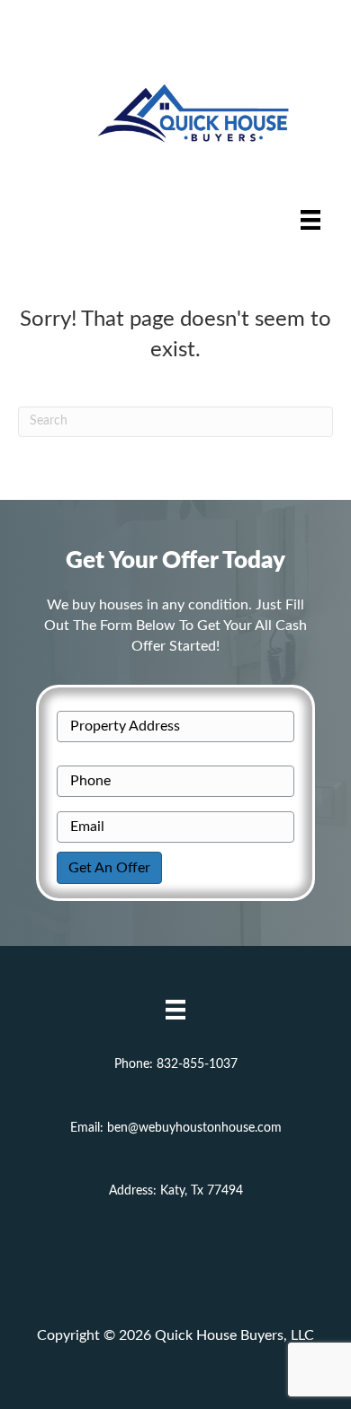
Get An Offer (109, 868)
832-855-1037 (197, 1064)
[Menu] (310, 219)
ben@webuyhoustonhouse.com (194, 1128)
